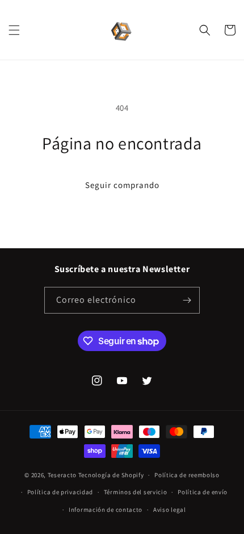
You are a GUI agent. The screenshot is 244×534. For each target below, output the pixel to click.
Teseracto (62, 475)
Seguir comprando (122, 185)
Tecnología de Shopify (111, 475)
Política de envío (203, 492)
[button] (14, 30)
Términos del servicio (135, 492)
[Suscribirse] (186, 300)
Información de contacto (105, 510)
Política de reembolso (187, 475)
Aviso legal (169, 510)
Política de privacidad (60, 492)
